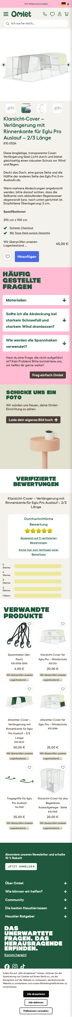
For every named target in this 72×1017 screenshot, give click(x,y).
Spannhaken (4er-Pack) (19, 659)
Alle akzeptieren (36, 994)
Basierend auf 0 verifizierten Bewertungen (39, 540)
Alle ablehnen (36, 1002)
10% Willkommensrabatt (36, 4)
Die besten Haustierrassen (26, 908)
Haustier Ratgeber (20, 916)
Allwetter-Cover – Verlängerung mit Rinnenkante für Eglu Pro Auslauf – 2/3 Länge (19, 730)
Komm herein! (15, 955)
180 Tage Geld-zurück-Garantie (30, 232)
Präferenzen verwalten (36, 1010)
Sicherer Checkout (21, 227)
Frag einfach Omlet (47, 375)
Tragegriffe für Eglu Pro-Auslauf (19, 803)
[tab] (36, 300)
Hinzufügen (26, 257)
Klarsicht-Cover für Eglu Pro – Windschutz (53, 659)
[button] (3, 64)
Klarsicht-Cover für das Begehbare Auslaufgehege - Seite (53, 805)
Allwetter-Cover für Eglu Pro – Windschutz (53, 724)
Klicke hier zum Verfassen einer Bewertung (39, 552)
